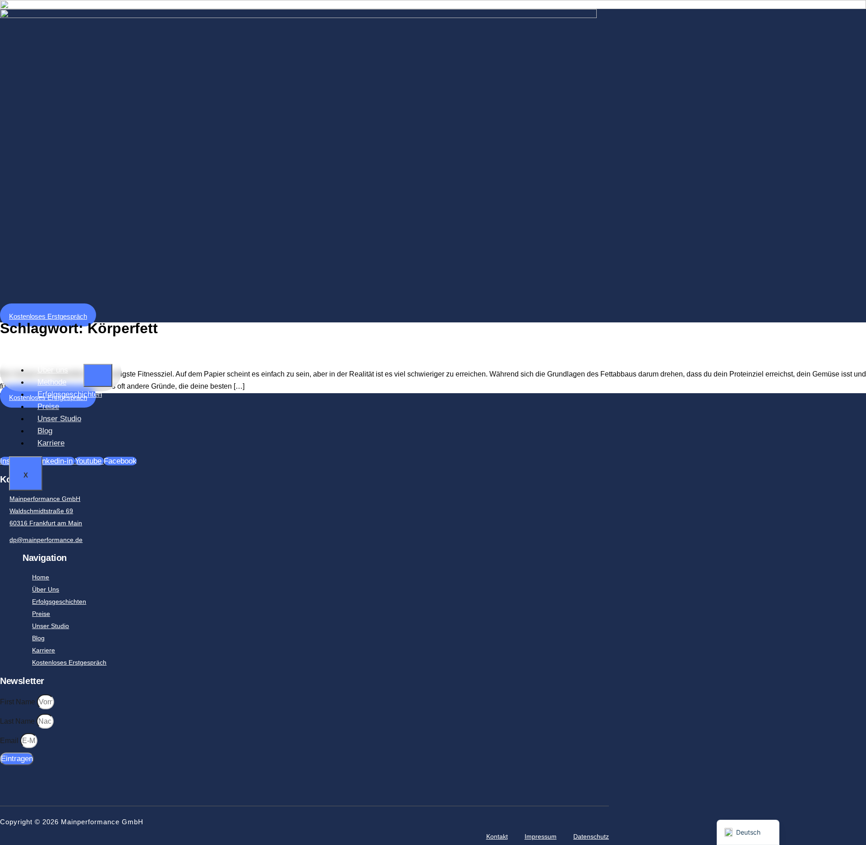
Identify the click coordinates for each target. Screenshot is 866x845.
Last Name (18, 721)
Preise (48, 406)
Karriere (50, 443)
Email (10, 740)
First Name (18, 702)
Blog (44, 431)
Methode (51, 382)
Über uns (52, 370)
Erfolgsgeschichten (69, 394)
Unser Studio (59, 418)
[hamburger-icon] (97, 375)
